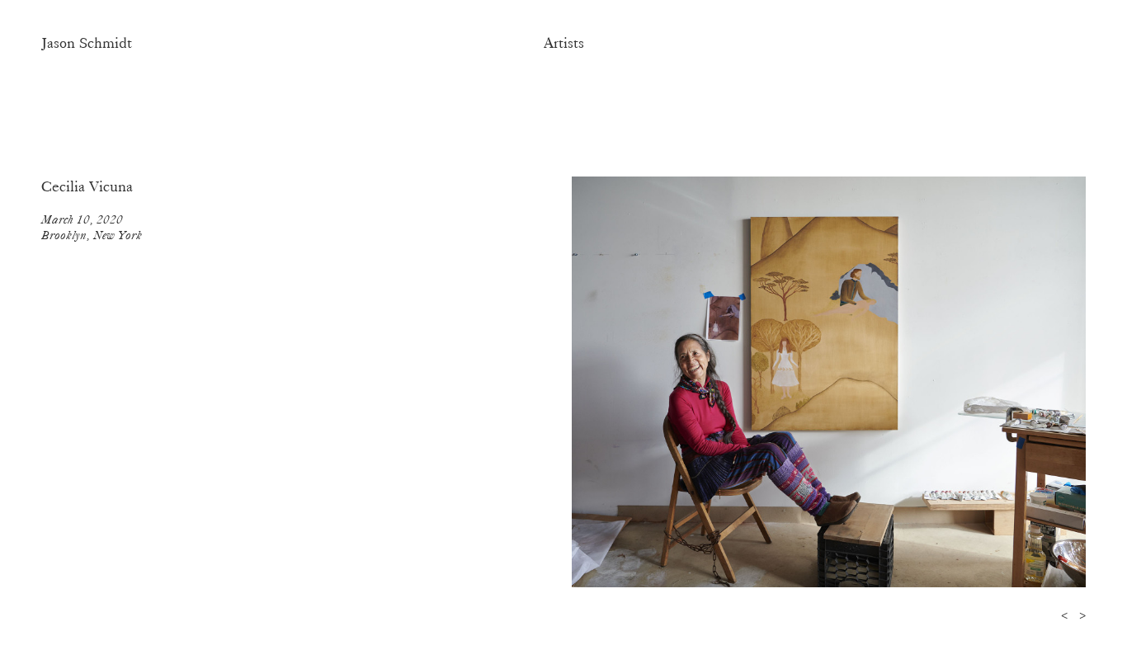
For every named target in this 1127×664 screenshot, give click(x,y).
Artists (564, 43)
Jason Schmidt (86, 43)
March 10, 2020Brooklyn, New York (91, 227)
